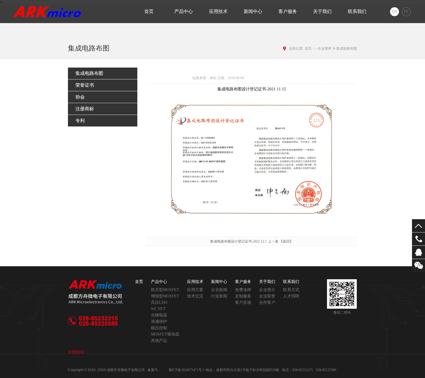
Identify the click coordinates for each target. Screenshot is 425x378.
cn (394, 12)
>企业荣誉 (324, 48)
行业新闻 (219, 296)
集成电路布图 (346, 48)
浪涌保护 (159, 321)
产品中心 (183, 11)
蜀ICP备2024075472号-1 (187, 370)
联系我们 (357, 11)
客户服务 (287, 11)
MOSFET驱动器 (165, 334)
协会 (80, 96)
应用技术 (218, 11)
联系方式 (291, 290)
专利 (80, 120)
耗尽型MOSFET (165, 290)
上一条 (273, 241)
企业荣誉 (267, 296)
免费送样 (243, 290)
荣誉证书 (84, 85)
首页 (149, 11)
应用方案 (195, 290)
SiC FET (158, 309)
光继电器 (159, 315)
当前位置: (296, 48)
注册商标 (84, 108)
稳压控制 (159, 328)
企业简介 (267, 290)
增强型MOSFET (165, 296)
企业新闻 (219, 290)
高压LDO (159, 302)
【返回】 (286, 241)
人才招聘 (291, 296)
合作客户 (267, 302)
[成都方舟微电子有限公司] (47, 11)
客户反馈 (243, 302)
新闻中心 (253, 11)
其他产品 (159, 340)
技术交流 (195, 296)
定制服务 (243, 296)
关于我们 (322, 11)
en (406, 12)
